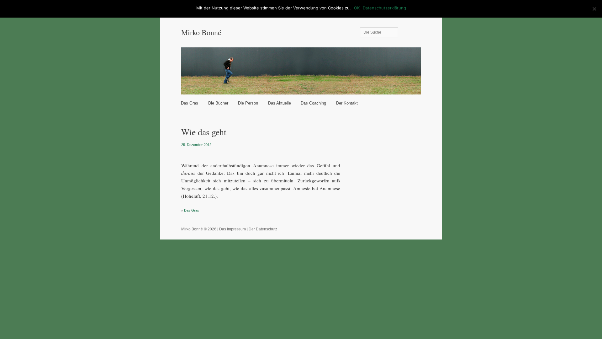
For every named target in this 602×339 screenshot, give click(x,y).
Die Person (248, 103)
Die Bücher (218, 103)
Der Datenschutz (263, 229)
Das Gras (189, 103)
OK (357, 7)
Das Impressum (232, 229)
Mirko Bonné (201, 32)
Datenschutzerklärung (384, 7)
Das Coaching (313, 103)
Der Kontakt (347, 103)
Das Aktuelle (279, 103)
